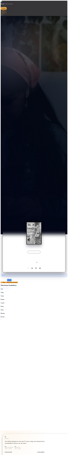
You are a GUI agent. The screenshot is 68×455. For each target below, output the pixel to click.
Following (4, 280)
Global (9, 280)
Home (28, 248)
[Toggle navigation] (2, 15)
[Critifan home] (34, 2)
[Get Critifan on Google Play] (19, 447)
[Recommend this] (32, 268)
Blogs (11, 4)
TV (5, 4)
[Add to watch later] (28, 268)
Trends (4, 8)
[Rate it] (40, 268)
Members (8, 4)
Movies (2, 4)
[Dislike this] (36, 268)
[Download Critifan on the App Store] (9, 447)
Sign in (3, 10)
